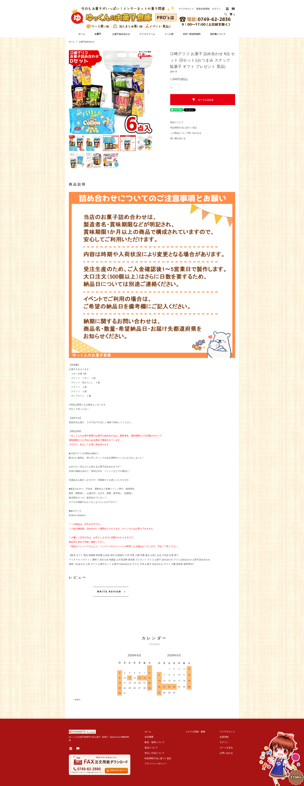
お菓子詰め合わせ (121, 33)
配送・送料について (155, 742)
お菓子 (98, 33)
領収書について (218, 33)
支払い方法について (155, 752)
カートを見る (226, 747)
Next (148, 92)
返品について (177, 122)
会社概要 (149, 736)
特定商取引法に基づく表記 (183, 127)
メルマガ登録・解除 (195, 731)
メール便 (169, 33)
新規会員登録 (203, 8)
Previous (73, 92)
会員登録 (224, 736)
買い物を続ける (178, 138)
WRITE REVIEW (109, 591)
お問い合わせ (226, 752)
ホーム (81, 33)
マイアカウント (186, 8)
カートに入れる (206, 99)
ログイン (216, 8)
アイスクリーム (147, 33)
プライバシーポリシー (156, 763)
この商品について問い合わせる (185, 132)
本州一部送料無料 (192, 33)
